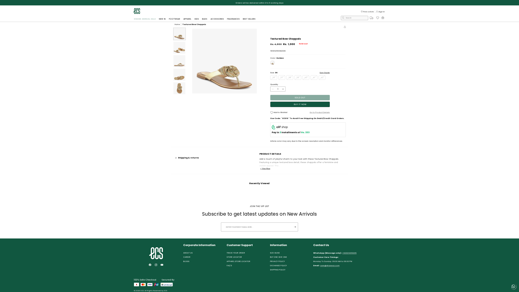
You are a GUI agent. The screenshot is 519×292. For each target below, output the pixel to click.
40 (307, 78)
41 (315, 78)
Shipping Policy (277, 269)
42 (323, 78)
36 (274, 78)
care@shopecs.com (330, 265)
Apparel (187, 19)
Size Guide (275, 253)
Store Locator (234, 257)
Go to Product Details (320, 112)
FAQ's (229, 265)
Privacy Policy (277, 261)
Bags (204, 19)
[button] (144, 19)
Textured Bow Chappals (194, 24)
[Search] (343, 18)
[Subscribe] (295, 227)
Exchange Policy (278, 265)
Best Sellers (249, 19)
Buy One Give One (278, 257)
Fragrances (233, 19)
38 (291, 78)
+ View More (265, 169)
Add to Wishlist (280, 112)
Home (177, 24)
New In (162, 19)
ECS (142, 291)
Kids (197, 19)
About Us (188, 253)
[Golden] (272, 63)
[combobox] (354, 18)
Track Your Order (236, 253)
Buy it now (300, 104)
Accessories (217, 19)
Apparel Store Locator (238, 261)
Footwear (174, 19)
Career (186, 257)
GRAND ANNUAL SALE (145, 19)
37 (282, 78)
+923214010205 (349, 253)
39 (299, 78)
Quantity (274, 84)
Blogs (186, 261)
